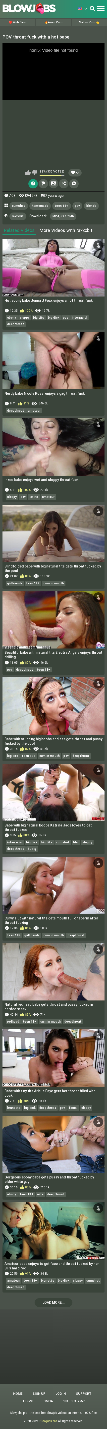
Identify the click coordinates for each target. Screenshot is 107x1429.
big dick (53, 317)
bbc (76, 842)
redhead (13, 1021)
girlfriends (14, 583)
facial (73, 1108)
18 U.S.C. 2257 (74, 1401)
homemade (40, 206)
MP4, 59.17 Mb (63, 216)
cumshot (18, 206)
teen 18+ (61, 206)
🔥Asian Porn (53, 22)
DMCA (48, 1401)
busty (32, 849)
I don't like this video (34, 172)
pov (77, 206)
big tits (38, 317)
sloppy (25, 317)
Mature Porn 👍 (89, 22)
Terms (27, 1401)
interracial (79, 317)
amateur (34, 410)
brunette (13, 1108)
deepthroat (15, 324)
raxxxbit (18, 216)
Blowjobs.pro (48, 1421)
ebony (11, 317)
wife (40, 1194)
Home (17, 1393)
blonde (91, 206)
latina (34, 497)
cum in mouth (54, 583)
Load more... (54, 1302)
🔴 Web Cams (18, 22)
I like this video (28, 172)
